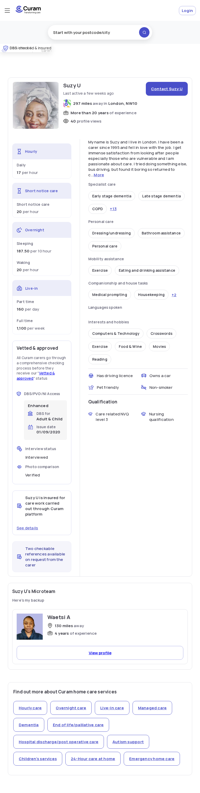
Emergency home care (151, 758)
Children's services (38, 758)
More (99, 175)
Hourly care (30, 708)
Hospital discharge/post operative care (58, 741)
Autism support (128, 741)
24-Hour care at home (93, 758)
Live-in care (112, 708)
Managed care (152, 708)
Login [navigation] (187, 10)
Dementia (29, 725)
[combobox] (100, 32)
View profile (100, 653)
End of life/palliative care (78, 725)
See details (27, 528)
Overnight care (71, 708)
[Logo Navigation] (28, 12)
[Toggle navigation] (7, 10)
